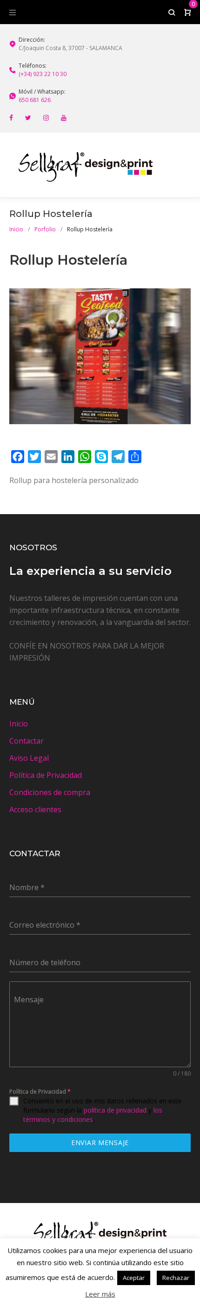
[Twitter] (28, 118)
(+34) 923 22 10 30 (43, 74)
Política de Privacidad (45, 775)
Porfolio (45, 229)
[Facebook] (11, 118)
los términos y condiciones (92, 1115)
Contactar (26, 741)
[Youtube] (64, 118)
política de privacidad (115, 1110)
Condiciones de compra (49, 792)
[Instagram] (46, 118)
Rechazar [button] (175, 1277)
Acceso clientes (35, 809)
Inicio (16, 229)
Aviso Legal (29, 758)
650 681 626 (35, 100)
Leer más (100, 1294)
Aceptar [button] (134, 1277)
